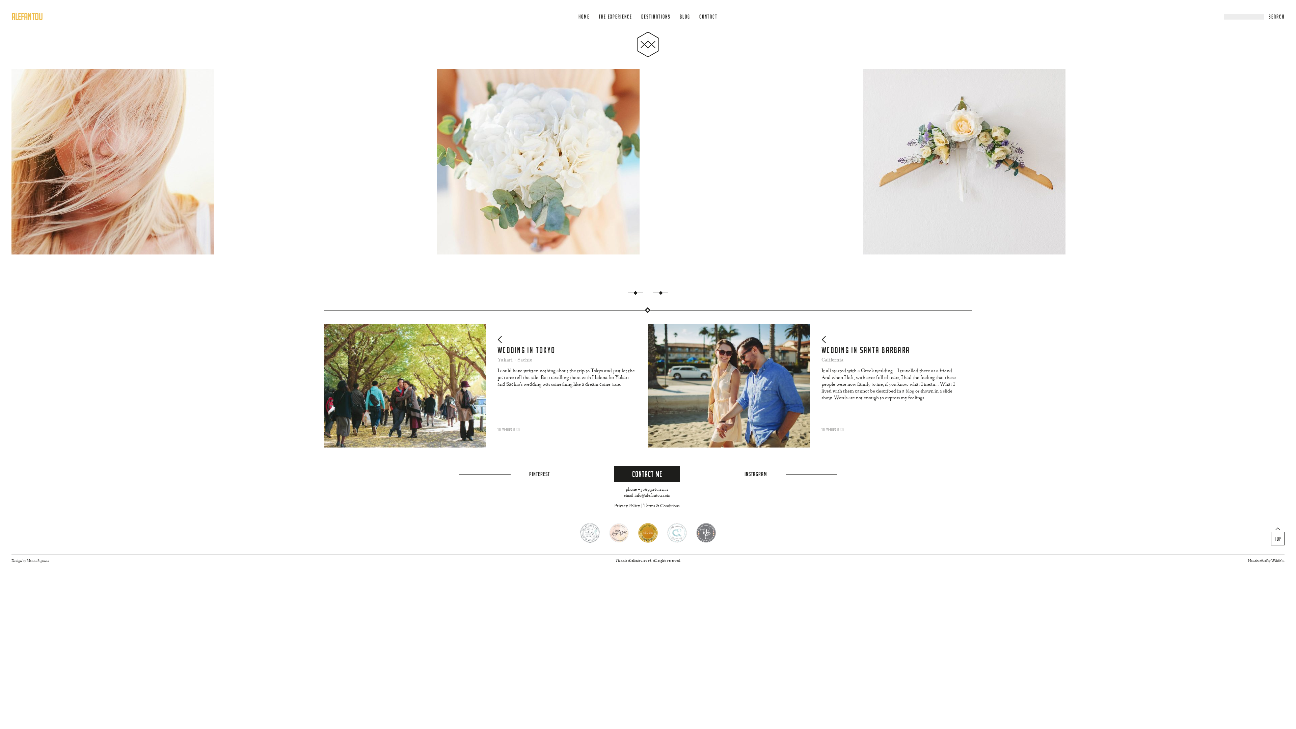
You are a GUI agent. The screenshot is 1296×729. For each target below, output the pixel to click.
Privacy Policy (627, 506)
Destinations (656, 17)
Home (584, 17)
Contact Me (647, 474)
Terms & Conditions (661, 506)
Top (1278, 539)
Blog (685, 17)
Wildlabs (1278, 561)
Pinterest (539, 474)
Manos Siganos (38, 561)
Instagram (756, 474)
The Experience (615, 17)
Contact (708, 17)
